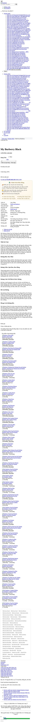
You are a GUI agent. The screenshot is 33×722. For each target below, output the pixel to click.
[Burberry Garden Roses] (8, 392)
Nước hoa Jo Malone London (20, 25)
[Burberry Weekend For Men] (9, 571)
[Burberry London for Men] (9, 539)
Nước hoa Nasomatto (12, 56)
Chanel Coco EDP (15, 652)
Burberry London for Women (9, 547)
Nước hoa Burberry (11, 17)
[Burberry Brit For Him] (8, 488)
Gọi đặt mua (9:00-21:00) (11, 179)
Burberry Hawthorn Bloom (8, 387)
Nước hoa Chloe (20, 638)
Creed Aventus (6, 650)
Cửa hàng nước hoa (7, 644)
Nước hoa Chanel (24, 20)
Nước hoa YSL (10, 68)
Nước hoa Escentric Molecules (14, 45)
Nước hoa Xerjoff (20, 62)
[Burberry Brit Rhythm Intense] (10, 558)
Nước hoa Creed (11, 42)
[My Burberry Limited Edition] (10, 590)
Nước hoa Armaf (21, 38)
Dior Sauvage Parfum (16, 646)
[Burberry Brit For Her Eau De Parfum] (12, 456)
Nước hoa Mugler (21, 54)
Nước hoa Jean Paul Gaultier (23, 24)
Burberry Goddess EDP (8, 343)
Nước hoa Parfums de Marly (14, 58)
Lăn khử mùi (17, 68)
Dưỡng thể (23, 68)
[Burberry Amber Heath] (8, 380)
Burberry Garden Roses (8, 394)
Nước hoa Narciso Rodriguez (14, 35)
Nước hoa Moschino (12, 54)
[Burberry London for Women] (10, 545)
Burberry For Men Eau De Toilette (10, 579)
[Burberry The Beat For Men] (9, 552)
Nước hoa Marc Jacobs (12, 32)
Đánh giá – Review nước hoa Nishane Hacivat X (16, 695)
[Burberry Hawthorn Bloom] (9, 386)
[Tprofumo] (4, 2)
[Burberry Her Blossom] (8, 405)
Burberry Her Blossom (7, 406)
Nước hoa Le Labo (11, 30)
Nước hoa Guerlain (11, 49)
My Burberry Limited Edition (9, 591)
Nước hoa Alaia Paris (12, 16)
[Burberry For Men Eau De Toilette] (11, 577)
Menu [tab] (5, 71)
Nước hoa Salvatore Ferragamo (14, 65)
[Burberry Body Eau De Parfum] (10, 431)
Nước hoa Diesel (11, 43)
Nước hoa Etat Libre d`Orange (14, 46)
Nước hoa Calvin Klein (12, 19)
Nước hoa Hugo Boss (21, 49)
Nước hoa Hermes (6, 656)
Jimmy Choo (10, 25)
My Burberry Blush (7, 477)
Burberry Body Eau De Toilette (9, 502)
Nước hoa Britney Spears (21, 39)
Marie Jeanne (21, 32)
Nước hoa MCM (11, 53)
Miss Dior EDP (13, 650)
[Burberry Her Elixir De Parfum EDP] (11, 348)
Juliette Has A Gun (11, 27)
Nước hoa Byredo (11, 41)
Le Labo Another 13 (7, 652)
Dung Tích (3, 157)
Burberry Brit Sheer (7, 445)
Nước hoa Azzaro (11, 39)
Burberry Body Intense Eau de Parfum (11, 451)
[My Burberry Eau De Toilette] (10, 603)
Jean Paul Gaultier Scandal (19, 654)
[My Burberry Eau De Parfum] (10, 507)
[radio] (11, 157)
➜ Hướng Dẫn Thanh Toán (23, 196)
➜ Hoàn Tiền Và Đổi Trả (23, 198)
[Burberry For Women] (8, 520)
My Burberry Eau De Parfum (9, 508)
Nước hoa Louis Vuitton (22, 30)
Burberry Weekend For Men (9, 572)
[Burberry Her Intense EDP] (9, 360)
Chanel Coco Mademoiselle (8, 648)
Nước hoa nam (26, 15)
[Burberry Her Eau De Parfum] (10, 533)
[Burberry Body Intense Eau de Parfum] (12, 450)
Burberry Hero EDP (7, 336)
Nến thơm (29, 36)
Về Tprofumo (27, 103)
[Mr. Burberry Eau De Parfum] (10, 469)
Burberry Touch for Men (8, 585)
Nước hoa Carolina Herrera (13, 20)
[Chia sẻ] (2, 719)
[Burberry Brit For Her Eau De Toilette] (12, 526)
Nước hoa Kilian (20, 27)
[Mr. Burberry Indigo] (7, 482)
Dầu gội (9, 69)
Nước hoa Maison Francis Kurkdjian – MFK (17, 51)
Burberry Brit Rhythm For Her (9, 496)
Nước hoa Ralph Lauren (13, 60)
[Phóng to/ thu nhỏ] (5, 719)
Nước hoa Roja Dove (24, 60)
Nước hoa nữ (13, 209)
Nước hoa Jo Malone (19, 626)
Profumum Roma (18, 64)
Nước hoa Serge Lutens (12, 61)
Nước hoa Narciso (22, 610)
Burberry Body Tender (7, 438)
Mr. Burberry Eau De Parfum (9, 470)
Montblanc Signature (19, 648)
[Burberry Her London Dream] (10, 418)
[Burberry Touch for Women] (9, 513)
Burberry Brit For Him (7, 489)
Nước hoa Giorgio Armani (13, 23)
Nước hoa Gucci (24, 23)
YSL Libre (19, 650)
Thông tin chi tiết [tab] (8, 229)
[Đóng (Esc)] (1, 719)
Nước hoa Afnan (24, 36)
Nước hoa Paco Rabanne (22, 57)
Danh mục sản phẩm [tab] (15, 69)
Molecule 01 (13, 638)
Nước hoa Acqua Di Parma (8, 614)
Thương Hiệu (7, 13)
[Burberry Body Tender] (8, 437)
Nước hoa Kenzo (11, 50)
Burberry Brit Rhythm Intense (9, 559)
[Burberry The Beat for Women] (10, 462)
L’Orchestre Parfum (11, 28)
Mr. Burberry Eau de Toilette (9, 598)
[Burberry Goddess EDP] (8, 341)
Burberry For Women (7, 521)
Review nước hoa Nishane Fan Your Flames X (15, 699)
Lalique (18, 28)
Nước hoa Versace (11, 62)
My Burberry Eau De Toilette (9, 604)
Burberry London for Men (8, 540)
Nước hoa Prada (24, 58)
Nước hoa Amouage (12, 38)
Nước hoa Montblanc (20, 53)
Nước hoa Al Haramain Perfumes (15, 15)
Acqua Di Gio (23, 652)
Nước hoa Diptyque (20, 43)
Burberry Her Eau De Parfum (9, 534)
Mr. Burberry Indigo (7, 483)
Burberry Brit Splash (7, 566)
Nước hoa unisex (22, 19)
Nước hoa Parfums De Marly (8, 632)
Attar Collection (21, 16)
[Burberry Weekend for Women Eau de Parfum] (14, 367)
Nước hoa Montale (20, 34)
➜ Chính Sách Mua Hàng (8, 196)
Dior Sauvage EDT (24, 644)
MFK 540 (5, 654)
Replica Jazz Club (6, 658)
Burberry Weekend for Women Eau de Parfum (13, 368)
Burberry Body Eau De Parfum (9, 432)
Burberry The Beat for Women (9, 464)
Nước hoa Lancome (18, 636)
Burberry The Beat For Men (9, 553)
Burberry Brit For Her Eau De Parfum (11, 457)
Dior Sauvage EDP (15, 644)
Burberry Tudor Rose (7, 400)
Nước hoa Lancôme (25, 28)
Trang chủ (4, 138)
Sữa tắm (28, 68)
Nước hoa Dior (10, 21)
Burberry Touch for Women (9, 515)
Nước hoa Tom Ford (12, 66)
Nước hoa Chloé (20, 41)
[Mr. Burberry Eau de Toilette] (9, 596)
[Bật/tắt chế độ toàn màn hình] (4, 719)
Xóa (7, 159)
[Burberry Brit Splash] (8, 564)
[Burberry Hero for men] (8, 373)
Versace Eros (10, 654)
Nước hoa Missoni (11, 34)
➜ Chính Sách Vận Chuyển (8, 198)
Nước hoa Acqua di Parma (13, 36)
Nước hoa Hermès (11, 24)
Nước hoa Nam (22, 642)
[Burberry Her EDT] (7, 354)
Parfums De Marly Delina (16, 656)
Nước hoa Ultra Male (7, 642)
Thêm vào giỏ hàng (5, 162)
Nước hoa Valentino (23, 61)
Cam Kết (28, 110)
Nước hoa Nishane (11, 57)
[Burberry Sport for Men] (8, 424)
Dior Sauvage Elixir (7, 646)
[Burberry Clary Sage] (8, 411)
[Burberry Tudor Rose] (8, 399)
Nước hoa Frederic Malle (13, 47)
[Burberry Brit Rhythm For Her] (10, 494)
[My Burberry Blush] (7, 475)
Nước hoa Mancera (24, 31)
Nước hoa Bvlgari (20, 17)
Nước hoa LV (14, 640)
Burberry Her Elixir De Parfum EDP (11, 349)
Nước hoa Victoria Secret (8, 636)
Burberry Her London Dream (9, 419)
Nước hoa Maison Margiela (13, 31)
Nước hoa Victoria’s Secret (23, 66)
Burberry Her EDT (7, 355)
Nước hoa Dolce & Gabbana (21, 21)
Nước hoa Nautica (21, 56)
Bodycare (27, 34)
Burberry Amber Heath (7, 381)
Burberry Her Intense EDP (8, 362)
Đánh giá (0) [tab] (7, 230)
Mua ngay (13, 162)
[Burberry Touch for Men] (8, 584)
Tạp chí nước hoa (25, 106)
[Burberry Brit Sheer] (7, 443)
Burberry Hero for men (7, 375)
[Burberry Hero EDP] (7, 335)
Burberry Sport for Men (8, 426)
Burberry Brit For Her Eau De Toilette (11, 528)
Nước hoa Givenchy (24, 47)
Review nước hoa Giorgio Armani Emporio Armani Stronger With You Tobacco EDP (16, 690)
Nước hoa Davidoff (19, 42)
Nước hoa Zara (10, 64)
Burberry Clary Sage (7, 413)
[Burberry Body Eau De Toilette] (10, 501)
